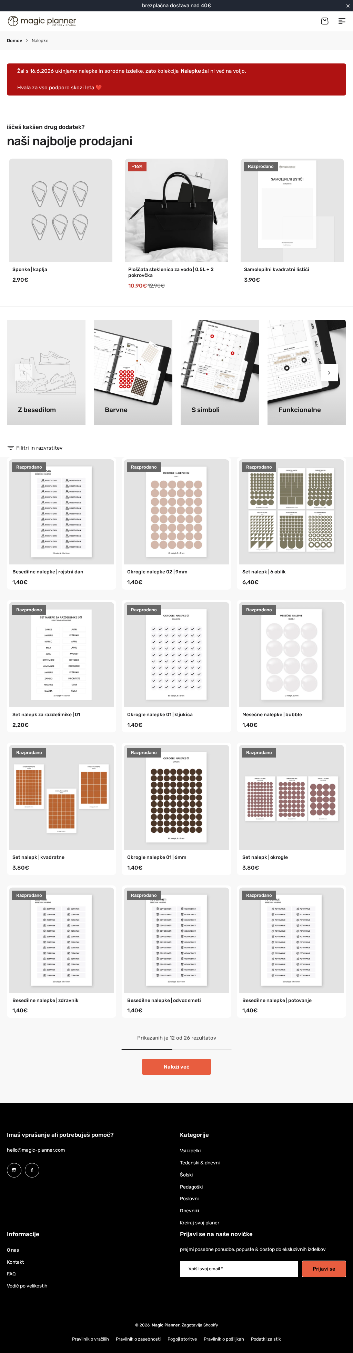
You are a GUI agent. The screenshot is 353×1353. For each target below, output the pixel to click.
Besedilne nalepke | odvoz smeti (164, 1000)
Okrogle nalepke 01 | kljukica (160, 715)
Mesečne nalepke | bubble (272, 715)
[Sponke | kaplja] (60, 210)
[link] (46, 372)
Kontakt (15, 1262)
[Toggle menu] (342, 21)
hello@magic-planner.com (36, 1150)
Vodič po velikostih (27, 1286)
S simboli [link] (206, 410)
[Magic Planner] (41, 21)
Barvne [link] (116, 410)
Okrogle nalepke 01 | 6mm (156, 857)
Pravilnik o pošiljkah (224, 1339)
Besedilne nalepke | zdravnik (45, 1000)
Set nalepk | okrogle (265, 857)
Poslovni (189, 1199)
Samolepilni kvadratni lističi (276, 269)
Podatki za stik (266, 1339)
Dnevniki (189, 1211)
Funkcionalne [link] (300, 410)
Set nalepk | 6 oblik (264, 572)
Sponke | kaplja (29, 269)
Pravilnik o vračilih (90, 1339)
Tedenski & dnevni (200, 1163)
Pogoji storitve (182, 1339)
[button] (329, 372)
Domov (14, 40)
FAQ (11, 1274)
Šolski (186, 1175)
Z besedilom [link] (37, 410)
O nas (13, 1250)
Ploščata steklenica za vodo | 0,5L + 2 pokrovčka (171, 272)
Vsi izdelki (190, 1151)
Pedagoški (191, 1187)
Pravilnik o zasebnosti (138, 1339)
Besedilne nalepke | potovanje (277, 1000)
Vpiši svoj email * (206, 1268)
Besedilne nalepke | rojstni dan (47, 572)
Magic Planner (166, 1325)
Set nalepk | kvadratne (38, 857)
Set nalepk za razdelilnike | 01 (46, 715)
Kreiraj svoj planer (199, 1223)
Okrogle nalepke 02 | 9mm (157, 572)
